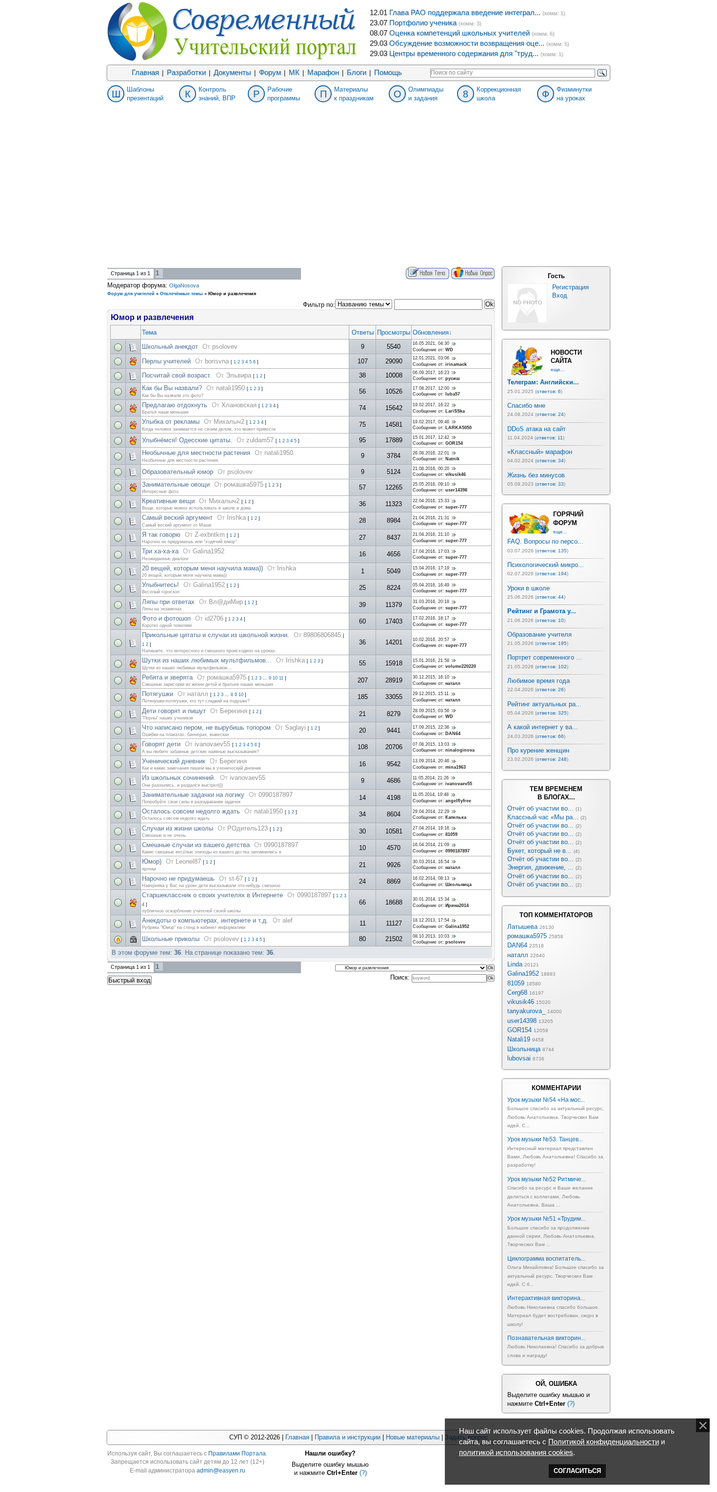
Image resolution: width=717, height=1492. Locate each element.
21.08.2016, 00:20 (431, 468)
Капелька (455, 817)
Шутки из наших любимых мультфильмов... (207, 660)
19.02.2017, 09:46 (431, 421)
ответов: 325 (552, 713)
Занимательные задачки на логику (193, 794)
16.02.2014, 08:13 (431, 878)
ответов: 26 (550, 689)
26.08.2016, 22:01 (431, 453)
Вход (559, 295)
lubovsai (519, 1058)
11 (281, 678)
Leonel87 (188, 861)
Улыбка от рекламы (170, 421)
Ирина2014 (457, 905)
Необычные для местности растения (196, 452)
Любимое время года (538, 680)
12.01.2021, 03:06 (431, 358)
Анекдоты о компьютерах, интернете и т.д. (205, 920)
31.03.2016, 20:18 (431, 601)
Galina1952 (208, 551)
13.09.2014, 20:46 (431, 760)
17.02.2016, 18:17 (431, 618)
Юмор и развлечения (232, 293)
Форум (270, 72)
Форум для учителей (131, 293)
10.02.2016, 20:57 (431, 639)
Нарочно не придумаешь (178, 878)
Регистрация (570, 287)
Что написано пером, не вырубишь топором (206, 727)
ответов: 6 (549, 391)
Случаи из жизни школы (177, 828)
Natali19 (518, 1039)
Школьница (458, 884)
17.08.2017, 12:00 (431, 388)
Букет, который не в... (539, 850)
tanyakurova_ (526, 1011)
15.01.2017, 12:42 (431, 437)
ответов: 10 (550, 620)
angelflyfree (458, 800)
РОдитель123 (247, 828)
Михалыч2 (229, 421)
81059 (451, 834)
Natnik (452, 458)
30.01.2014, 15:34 (431, 899)
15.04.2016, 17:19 (431, 568)
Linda (514, 964)
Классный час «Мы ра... (542, 817)
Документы (232, 72)
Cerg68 (517, 992)
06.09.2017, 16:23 (431, 372)
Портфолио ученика (423, 23)
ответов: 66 (550, 736)
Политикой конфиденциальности (603, 1442)
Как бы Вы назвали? (172, 388)
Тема (149, 332)
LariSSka (455, 411)
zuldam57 (260, 440)
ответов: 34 (550, 460)
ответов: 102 (552, 666)
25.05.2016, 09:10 (431, 484)
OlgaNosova (184, 285)
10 (275, 678)
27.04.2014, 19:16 (431, 828)
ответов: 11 (549, 437)
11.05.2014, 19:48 (431, 794)
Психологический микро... (545, 564)
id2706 (214, 618)
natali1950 (230, 388)
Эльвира (238, 375)
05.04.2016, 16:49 (431, 585)
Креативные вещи (168, 501)
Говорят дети (161, 744)
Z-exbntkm (210, 534)
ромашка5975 (243, 484)
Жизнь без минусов (536, 475)
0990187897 (276, 794)
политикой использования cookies (516, 1452)
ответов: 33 (550, 484)
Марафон (323, 72)
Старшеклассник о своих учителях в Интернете (212, 895)
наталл (452, 683)
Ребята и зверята (167, 677)
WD (449, 349)
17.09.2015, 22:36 (431, 727)
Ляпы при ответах (168, 601)
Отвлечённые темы (181, 293)
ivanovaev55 (212, 744)
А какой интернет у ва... (542, 727)
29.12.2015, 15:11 (431, 693)
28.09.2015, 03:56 (431, 710)
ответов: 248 (552, 759)
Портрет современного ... (544, 657)
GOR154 (454, 443)
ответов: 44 (550, 597)
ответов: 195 (552, 643)
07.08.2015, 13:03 (431, 744)
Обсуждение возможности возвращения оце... (466, 43)
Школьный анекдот (170, 346)
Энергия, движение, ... (540, 867)
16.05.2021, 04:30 (431, 343)
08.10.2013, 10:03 (431, 936)
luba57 (452, 394)
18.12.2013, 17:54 (431, 920)
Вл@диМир (226, 601)
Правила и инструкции (347, 1437)
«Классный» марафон (539, 451)
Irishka (236, 517)
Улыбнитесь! (160, 584)
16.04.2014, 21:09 (431, 844)
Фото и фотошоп (166, 618)
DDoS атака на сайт (536, 429)
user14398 (456, 490)
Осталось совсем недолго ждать (191, 811)
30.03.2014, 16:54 (431, 861)
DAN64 (452, 733)
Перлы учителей (166, 361)
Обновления (431, 332)
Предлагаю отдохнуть (174, 405)
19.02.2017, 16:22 (431, 404)
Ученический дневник (173, 761)
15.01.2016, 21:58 (431, 660)
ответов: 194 (552, 573)
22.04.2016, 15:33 (431, 500)
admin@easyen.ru (221, 1470)
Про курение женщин (538, 750)
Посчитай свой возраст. (177, 375)
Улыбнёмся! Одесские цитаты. (187, 440)
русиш (452, 378)
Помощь (388, 72)
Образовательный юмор (177, 471)
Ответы (363, 332)
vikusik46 (455, 474)
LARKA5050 (458, 427)
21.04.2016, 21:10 (431, 534)
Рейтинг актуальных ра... (544, 704)
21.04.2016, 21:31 (431, 517)
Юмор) (151, 861)
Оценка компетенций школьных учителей (459, 33)
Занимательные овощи (176, 484)
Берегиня (233, 711)
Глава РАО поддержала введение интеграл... (464, 13)
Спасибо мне (526, 405)
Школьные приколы (170, 939)
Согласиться (577, 1470)
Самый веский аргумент (177, 517)
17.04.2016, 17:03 (431, 551)
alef (287, 920)
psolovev (225, 346)
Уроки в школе (528, 588)
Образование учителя (539, 634)
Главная (145, 72)
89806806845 (322, 635)
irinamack (456, 364)
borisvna (217, 361)
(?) (571, 1403)
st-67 (236, 878)
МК (294, 72)
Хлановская (239, 405)
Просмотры (393, 332)
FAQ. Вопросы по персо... (545, 541)
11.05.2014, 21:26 (431, 777)
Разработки (186, 72)
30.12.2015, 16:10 (431, 677)
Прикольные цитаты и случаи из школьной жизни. (215, 635)
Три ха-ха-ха (160, 551)
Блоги (356, 72)
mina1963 (455, 767)
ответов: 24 (550, 414)
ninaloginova (460, 750)
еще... (558, 369)
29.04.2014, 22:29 (431, 811)
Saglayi (295, 727)
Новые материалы (412, 1437)
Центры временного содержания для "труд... (463, 53)
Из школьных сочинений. (179, 777)
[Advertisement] (358, 194)
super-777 (456, 507)
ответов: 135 (552, 550)
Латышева (522, 926)
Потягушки (157, 694)
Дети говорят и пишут (174, 711)
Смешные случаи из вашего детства (196, 845)
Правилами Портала (237, 1453)
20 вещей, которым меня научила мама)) (202, 568)
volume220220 (460, 666)
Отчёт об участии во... (540, 808)
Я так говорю (161, 534)
